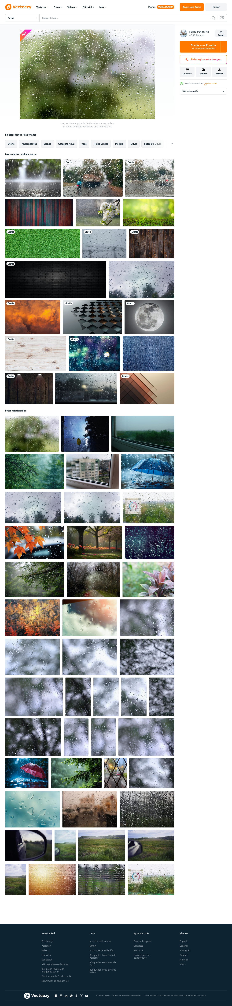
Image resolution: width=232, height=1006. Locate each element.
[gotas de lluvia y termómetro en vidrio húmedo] (148, 507)
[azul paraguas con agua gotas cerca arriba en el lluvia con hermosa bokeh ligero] (147, 471)
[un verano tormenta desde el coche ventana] (28, 845)
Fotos (57, 7)
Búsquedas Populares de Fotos (102, 964)
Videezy (45, 950)
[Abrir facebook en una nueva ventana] (56, 996)
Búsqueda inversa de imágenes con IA (52, 970)
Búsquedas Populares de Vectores (102, 956)
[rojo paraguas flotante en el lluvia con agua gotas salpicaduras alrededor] (26, 773)
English (184, 941)
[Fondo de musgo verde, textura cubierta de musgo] (148, 212)
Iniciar (216, 6)
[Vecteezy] (18, 7)
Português (185, 950)
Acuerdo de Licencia (100, 941)
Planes (151, 6)
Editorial (87, 7)
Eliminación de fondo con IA (56, 976)
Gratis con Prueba (203, 46)
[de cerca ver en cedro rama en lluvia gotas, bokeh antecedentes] (34, 471)
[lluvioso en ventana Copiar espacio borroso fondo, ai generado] (86, 388)
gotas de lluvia (152, 143)
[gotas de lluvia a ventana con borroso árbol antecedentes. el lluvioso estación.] (141, 279)
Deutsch (184, 954)
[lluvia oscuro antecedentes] (149, 542)
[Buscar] (213, 18)
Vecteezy (46, 945)
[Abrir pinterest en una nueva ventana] (71, 996)
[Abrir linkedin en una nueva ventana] (66, 996)
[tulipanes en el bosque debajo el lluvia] (94, 542)
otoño (11, 143)
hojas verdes (101, 143)
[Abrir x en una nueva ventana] (81, 996)
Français (184, 959)
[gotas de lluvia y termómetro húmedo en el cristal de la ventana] (151, 879)
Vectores (41, 7)
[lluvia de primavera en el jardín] (98, 212)
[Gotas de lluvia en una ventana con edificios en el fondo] (89, 809)
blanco (47, 143)
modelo (119, 143)
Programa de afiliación (101, 950)
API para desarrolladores (54, 964)
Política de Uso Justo (196, 995)
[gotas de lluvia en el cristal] (104, 243)
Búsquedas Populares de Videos (102, 971)
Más (101, 7)
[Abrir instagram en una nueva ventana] (61, 996)
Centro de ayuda (142, 941)
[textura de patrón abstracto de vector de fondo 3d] (92, 317)
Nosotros (138, 950)
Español (184, 945)
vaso (84, 143)
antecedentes (29, 143)
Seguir (221, 35)
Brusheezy (47, 941)
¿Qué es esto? (210, 83)
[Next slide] (169, 144)
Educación (46, 959)
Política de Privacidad (173, 995)
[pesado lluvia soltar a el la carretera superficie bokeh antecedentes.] (33, 178)
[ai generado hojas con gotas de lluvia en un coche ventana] (34, 542)
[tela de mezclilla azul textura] (148, 353)
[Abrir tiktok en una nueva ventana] (76, 996)
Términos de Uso (153, 995)
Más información (190, 91)
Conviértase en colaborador (142, 956)
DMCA (92, 945)
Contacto (138, 945)
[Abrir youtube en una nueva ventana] (86, 996)
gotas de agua (66, 143)
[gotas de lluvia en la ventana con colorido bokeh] (94, 353)
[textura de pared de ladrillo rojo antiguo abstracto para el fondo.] (55, 279)
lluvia (133, 143)
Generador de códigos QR (55, 980)
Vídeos (71, 7)
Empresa (46, 954)
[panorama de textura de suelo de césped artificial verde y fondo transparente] (42, 243)
